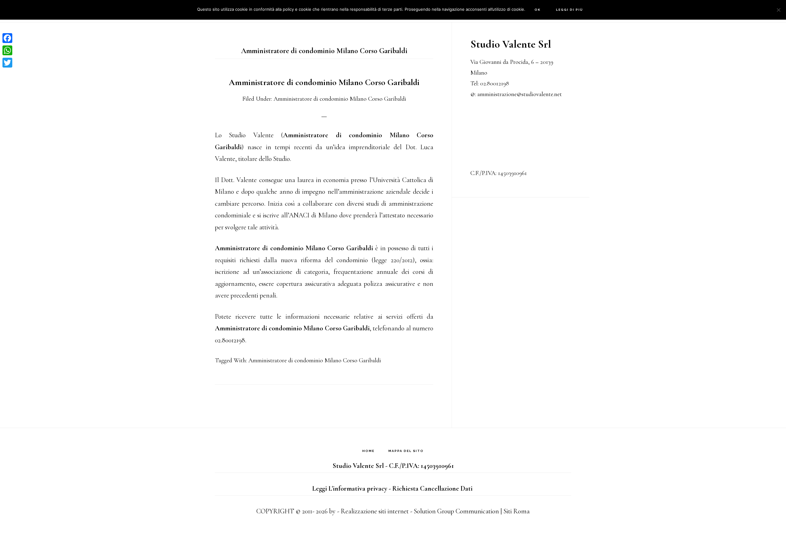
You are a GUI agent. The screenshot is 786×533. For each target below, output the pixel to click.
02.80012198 (494, 83)
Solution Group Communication (456, 511)
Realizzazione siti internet (375, 511)
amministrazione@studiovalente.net (519, 94)
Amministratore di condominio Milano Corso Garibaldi (324, 82)
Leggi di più (569, 9)
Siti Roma (517, 511)
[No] (778, 10)
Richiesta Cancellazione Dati (432, 488)
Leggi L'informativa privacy (349, 488)
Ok (538, 9)
